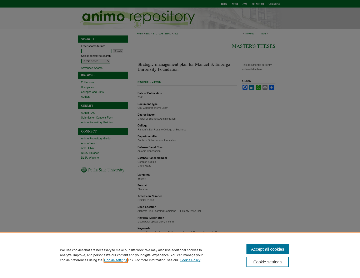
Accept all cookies (267, 249)
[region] (180, 255)
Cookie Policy (190, 260)
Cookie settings (115, 260)
